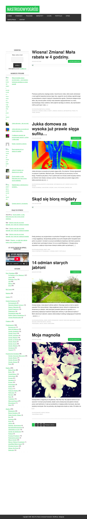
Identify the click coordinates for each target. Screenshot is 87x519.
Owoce (46, 323)
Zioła (9, 405)
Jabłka (41, 323)
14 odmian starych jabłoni (50, 265)
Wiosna (48, 109)
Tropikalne (11, 399)
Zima (49, 249)
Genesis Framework (47, 517)
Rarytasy (10, 395)
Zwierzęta (11, 450)
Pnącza (10, 388)
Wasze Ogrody (12, 440)
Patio (75, 184)
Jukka (55, 187)
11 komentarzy (76, 272)
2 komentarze (76, 138)
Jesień (45, 320)
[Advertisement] (43, 34)
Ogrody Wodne (12, 358)
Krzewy (10, 382)
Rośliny (8, 368)
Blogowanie (37, 187)
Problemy (8, 321)
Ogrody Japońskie (13, 335)
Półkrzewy (11, 393)
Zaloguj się (61, 517)
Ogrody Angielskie (13, 331)
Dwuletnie (11, 380)
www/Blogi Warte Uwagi (15, 444)
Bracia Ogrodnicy (13, 413)
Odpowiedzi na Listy (59, 184)
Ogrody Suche (69, 184)
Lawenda (54, 110)
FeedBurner (23, 68)
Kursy (10, 421)
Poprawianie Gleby (13, 313)
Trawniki (10, 350)
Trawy (33, 112)
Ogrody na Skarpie (13, 339)
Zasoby (8, 409)
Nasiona (8, 293)
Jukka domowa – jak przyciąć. (20, 123)
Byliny (36, 110)
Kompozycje (42, 109)
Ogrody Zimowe (12, 360)
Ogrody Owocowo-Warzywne (67, 320)
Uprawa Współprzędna (14, 317)
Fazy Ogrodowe (10, 273)
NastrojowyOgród (22, 9)
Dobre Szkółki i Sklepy (14, 415)
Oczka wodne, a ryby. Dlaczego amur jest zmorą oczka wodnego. (19, 178)
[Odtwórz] (8, 264)
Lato (9, 281)
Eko (9, 417)
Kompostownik (12, 303)
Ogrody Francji (12, 333)
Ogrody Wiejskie (13, 346)
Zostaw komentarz (74, 61)
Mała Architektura (13, 329)
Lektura (10, 423)
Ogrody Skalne (12, 341)
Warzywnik (51, 323)
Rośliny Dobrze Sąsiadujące (16, 315)
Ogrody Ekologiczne (11, 301)
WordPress (55, 517)
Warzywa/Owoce (41, 321)
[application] (17, 258)
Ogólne (8, 297)
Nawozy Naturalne (13, 307)
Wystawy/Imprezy (13, 446)
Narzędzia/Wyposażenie (15, 427)
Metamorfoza (67, 110)
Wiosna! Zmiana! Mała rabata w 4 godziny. (53, 54)
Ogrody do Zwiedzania (14, 431)
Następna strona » (50, 425)
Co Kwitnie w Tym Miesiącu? (16, 275)
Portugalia (62, 251)
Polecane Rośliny (13, 390)
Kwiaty (50, 110)
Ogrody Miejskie (12, 337)
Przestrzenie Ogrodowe (12, 354)
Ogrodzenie (11, 348)
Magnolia (60, 110)
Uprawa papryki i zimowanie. (20, 203)
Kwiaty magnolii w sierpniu (19, 144)
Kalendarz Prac (12, 279)
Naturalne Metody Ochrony (15, 305)
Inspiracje (11, 419)
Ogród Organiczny (53, 320)
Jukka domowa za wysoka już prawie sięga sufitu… (55, 128)
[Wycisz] (24, 264)
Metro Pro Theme (36, 517)
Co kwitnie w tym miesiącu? (42, 251)
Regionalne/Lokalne (13, 438)
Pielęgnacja (11, 311)
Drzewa (40, 110)
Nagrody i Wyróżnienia (14, 425)
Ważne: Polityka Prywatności (16, 442)
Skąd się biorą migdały (54, 199)
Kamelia (45, 110)
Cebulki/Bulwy (12, 374)
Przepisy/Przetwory (13, 436)
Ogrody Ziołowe (12, 362)
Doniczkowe (49, 184)
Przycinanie (61, 187)
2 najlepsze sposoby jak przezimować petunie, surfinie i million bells (20, 137)
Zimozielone (68, 187)
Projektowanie (10, 325)
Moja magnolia (46, 335)
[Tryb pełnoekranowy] (27, 264)
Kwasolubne (11, 384)
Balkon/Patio (42, 184)
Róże (9, 397)
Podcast (10, 433)
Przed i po (75, 110)
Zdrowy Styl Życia (13, 448)
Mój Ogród (42, 412)
